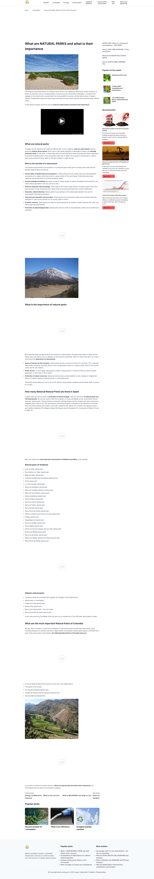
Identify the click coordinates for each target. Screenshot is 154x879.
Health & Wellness (89, 2)
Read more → (108, 143)
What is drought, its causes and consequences (76, 865)
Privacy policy (101, 872)
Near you (113, 2)
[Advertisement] (77, 26)
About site (83, 872)
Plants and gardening (123, 2)
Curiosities (56, 2)
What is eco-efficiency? (60, 827)
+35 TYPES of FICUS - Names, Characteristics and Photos (120, 99)
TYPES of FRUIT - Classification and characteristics (117, 88)
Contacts (92, 872)
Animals (46, 2)
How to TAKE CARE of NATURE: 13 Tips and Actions (115, 50)
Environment (77, 2)
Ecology (66, 2)
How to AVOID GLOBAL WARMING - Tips (114, 63)
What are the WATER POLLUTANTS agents (114, 56)
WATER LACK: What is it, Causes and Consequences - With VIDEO (115, 44)
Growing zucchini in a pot (119, 75)
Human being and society (102, 2)
